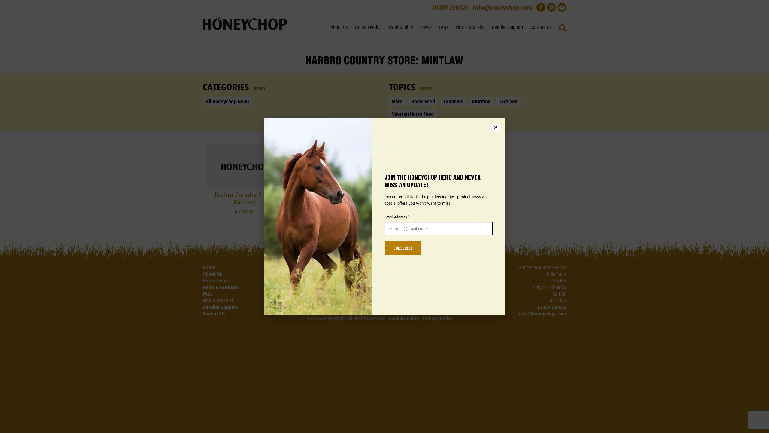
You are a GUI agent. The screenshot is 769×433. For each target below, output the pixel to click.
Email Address (396, 217)
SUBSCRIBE (403, 247)
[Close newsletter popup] (495, 127)
